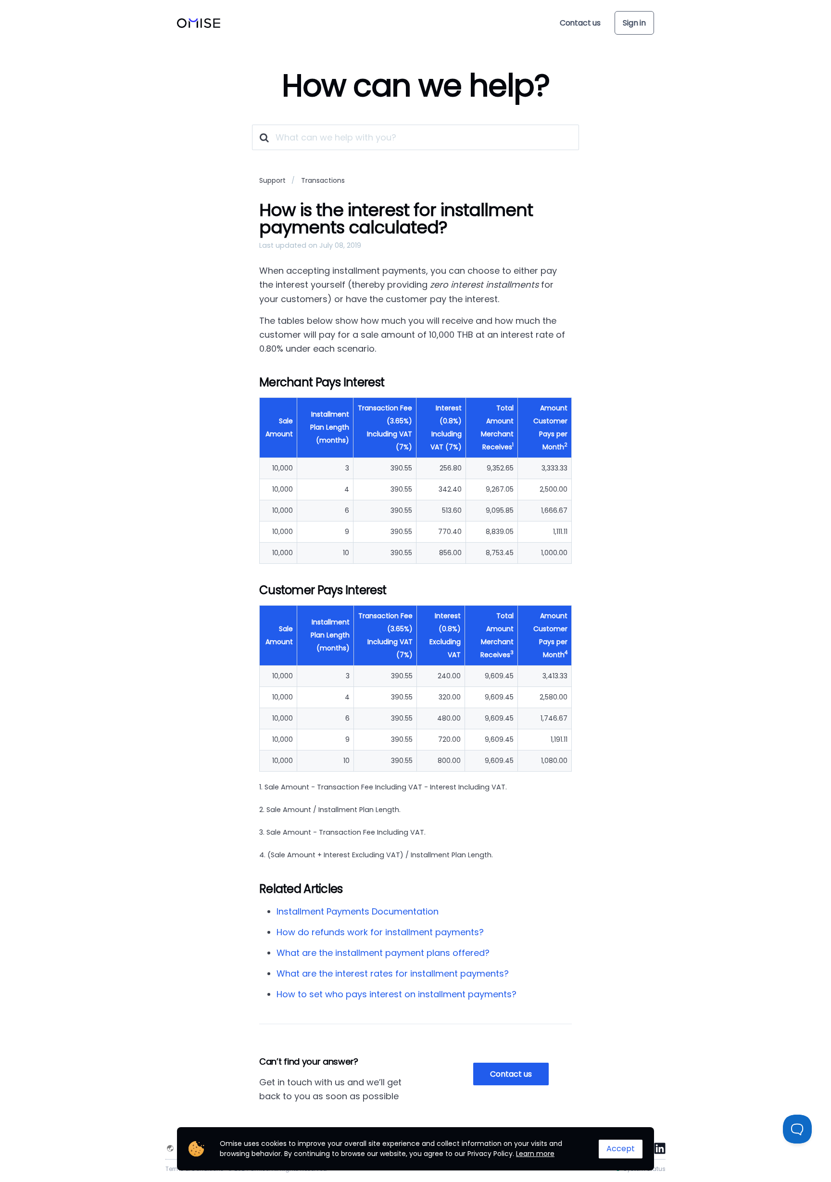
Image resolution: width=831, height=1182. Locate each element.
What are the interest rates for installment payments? (393, 973)
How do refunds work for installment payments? (380, 932)
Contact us (580, 22)
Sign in (634, 22)
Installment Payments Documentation (358, 911)
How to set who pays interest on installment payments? (396, 994)
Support (272, 180)
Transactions (323, 180)
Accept (620, 1148)
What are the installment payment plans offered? (383, 953)
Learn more (535, 1153)
